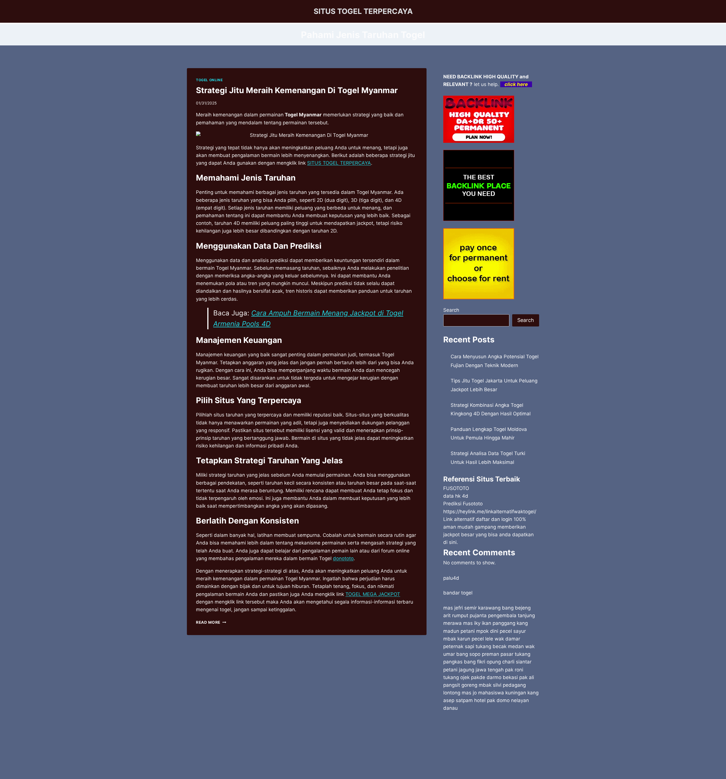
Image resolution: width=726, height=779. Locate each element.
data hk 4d (455, 496)
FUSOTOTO (456, 488)
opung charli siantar (509, 662)
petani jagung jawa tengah (473, 670)
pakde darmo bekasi (494, 677)
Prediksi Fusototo (463, 503)
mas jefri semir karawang (472, 608)
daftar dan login (494, 519)
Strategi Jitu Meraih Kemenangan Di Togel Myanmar (297, 90)
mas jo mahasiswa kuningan (494, 693)
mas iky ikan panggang (489, 623)
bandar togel (457, 593)
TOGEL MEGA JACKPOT (372, 594)
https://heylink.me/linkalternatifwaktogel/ (489, 511)
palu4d (451, 578)
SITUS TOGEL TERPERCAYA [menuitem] (339, 163)
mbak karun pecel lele (468, 639)
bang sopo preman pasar (484, 654)
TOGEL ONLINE (209, 80)
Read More (211, 622)
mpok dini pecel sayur (501, 631)
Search (451, 310)
